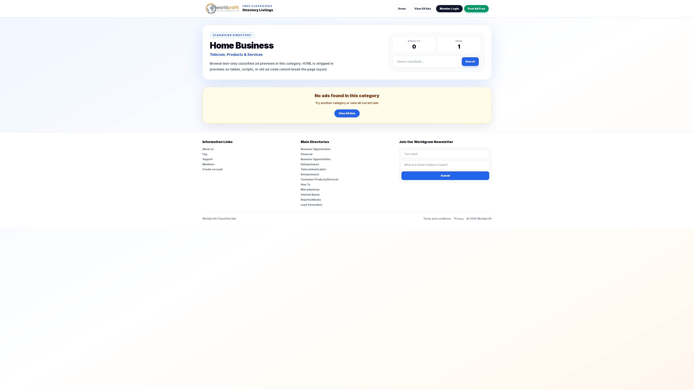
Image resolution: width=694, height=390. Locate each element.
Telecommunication (313, 169)
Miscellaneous (310, 189)
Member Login (449, 8)
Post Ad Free (476, 8)
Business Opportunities (316, 149)
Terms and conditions (437, 218)
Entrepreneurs (310, 164)
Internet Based (310, 194)
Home (402, 8)
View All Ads (422, 8)
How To (305, 184)
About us (208, 149)
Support (207, 159)
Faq (204, 154)
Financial (306, 154)
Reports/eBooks (311, 199)
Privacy (459, 218)
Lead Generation (311, 204)
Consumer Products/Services (320, 179)
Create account (212, 169)
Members (208, 164)
